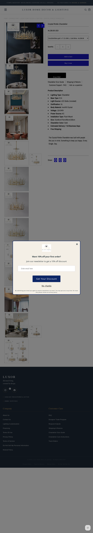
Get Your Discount (46, 278)
